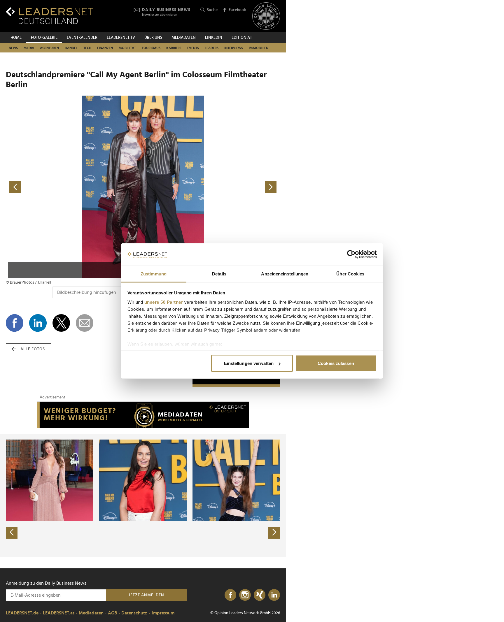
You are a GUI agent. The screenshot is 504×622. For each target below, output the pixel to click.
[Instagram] (245, 595)
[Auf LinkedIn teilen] (38, 323)
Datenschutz (134, 613)
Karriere (173, 48)
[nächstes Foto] (211, 187)
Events (193, 48)
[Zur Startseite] (49, 15)
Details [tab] (219, 273)
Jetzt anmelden (146, 595)
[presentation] (12, 533)
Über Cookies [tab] (350, 273)
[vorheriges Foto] (74, 187)
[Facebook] (230, 595)
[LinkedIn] (274, 595)
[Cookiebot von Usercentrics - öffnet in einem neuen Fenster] (351, 254)
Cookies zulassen (336, 363)
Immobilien (258, 48)
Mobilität (127, 48)
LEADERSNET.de (22, 613)
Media (29, 48)
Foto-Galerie (44, 38)
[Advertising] (143, 415)
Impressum (163, 613)
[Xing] (259, 595)
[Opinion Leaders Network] (266, 16)
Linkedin (213, 38)
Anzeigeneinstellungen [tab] (284, 273)
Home (16, 38)
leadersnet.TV (121, 38)
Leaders (211, 48)
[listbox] (143, 495)
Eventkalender (82, 38)
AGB (112, 613)
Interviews (233, 48)
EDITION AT (242, 38)
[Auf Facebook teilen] (14, 323)
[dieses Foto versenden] (84, 323)
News (13, 48)
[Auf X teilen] (61, 323)
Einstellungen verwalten (249, 363)
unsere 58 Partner (163, 301)
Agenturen (49, 48)
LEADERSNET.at (58, 613)
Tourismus (151, 48)
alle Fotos (32, 349)
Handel (71, 48)
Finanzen (105, 48)
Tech (87, 48)
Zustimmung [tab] (154, 273)
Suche (212, 10)
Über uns (153, 38)
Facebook (237, 10)
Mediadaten (184, 38)
